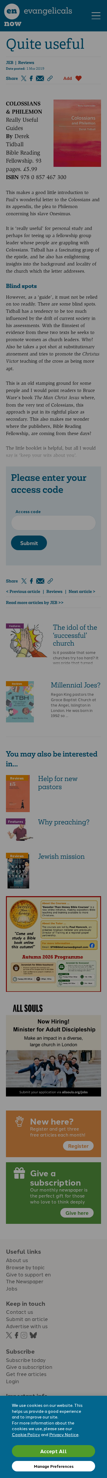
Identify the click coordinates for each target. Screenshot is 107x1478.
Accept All (53, 1451)
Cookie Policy (26, 1434)
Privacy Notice (63, 1434)
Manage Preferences (53, 1466)
